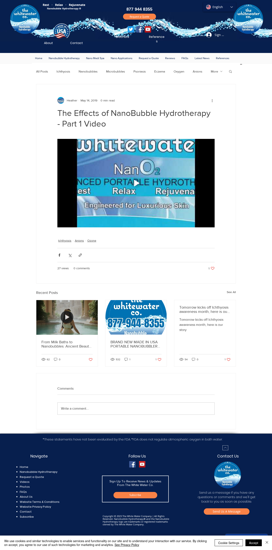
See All (231, 292)
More (214, 71)
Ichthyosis (63, 71)
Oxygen (179, 71)
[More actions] (212, 100)
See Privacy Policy (127, 545)
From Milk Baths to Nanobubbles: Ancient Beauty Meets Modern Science (66, 344)
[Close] (266, 543)
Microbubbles (115, 71)
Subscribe (27, 517)
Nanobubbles (88, 71)
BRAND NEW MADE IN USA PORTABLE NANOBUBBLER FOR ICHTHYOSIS (134, 344)
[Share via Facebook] (59, 255)
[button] (64, 58)
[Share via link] (80, 255)
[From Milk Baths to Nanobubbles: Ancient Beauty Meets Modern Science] (67, 317)
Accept (253, 543)
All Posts (42, 71)
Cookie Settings (228, 543)
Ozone (91, 240)
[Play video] (136, 183)
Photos (25, 487)
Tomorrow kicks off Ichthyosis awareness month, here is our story (203, 309)
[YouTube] (148, 29)
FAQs (23, 492)
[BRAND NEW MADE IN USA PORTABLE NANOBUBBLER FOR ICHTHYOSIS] (136, 317)
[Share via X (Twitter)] (70, 255)
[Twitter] (131, 29)
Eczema (159, 71)
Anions (197, 71)
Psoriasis (139, 71)
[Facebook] (139, 29)
